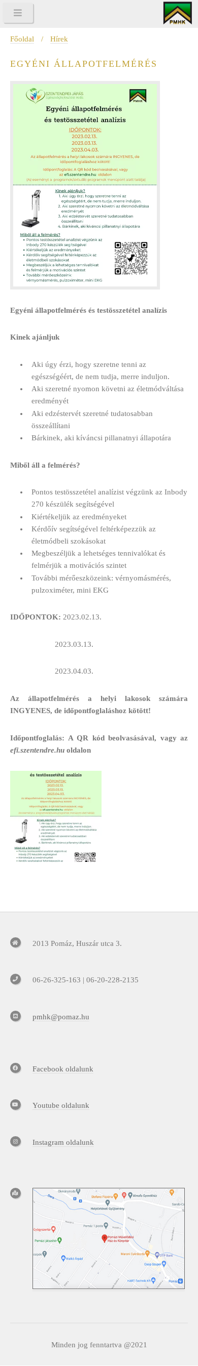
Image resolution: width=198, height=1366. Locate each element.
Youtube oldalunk (60, 1105)
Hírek (59, 39)
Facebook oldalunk (62, 1069)
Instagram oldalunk (63, 1142)
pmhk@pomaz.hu (60, 1017)
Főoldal (22, 39)
